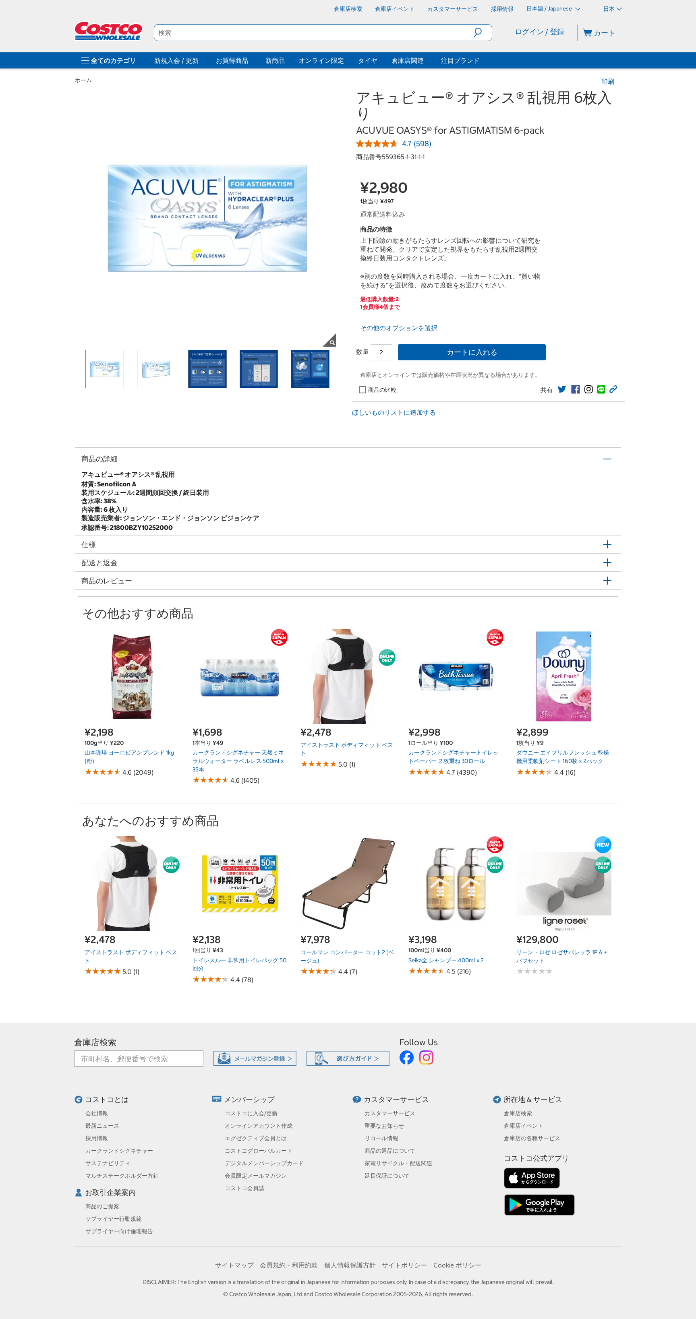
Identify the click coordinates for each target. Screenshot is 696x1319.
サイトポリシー (404, 1265)
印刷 (607, 81)
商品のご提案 (102, 1206)
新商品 (275, 60)
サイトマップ (234, 1265)
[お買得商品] (249, 60)
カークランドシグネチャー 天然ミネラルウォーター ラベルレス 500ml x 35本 (238, 761)
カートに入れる (472, 352)
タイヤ (367, 60)
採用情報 (96, 1138)
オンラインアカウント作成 (258, 1125)
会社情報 (96, 1113)
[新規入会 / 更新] (200, 60)
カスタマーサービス (396, 1099)
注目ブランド (460, 60)
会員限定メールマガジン (256, 1175)
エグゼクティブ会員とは (256, 1138)
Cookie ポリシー (457, 1265)
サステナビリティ (107, 1163)
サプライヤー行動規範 (113, 1218)
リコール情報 (381, 1138)
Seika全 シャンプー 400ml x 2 (446, 960)
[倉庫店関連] (425, 60)
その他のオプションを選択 (398, 328)
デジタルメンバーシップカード (264, 1163)
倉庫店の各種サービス (532, 1138)
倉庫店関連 (408, 60)
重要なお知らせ (384, 1125)
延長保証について (387, 1175)
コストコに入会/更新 (251, 1113)
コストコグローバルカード (258, 1150)
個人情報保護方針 (350, 1265)
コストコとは (106, 1099)
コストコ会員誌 (244, 1188)
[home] (109, 31)
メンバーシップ (249, 1099)
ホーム (83, 80)
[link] (562, 389)
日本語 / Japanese (549, 8)
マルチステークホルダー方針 (122, 1175)
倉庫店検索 (95, 1042)
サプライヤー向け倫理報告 (119, 1231)
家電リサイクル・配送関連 (398, 1163)
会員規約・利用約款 (289, 1265)
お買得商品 (232, 60)
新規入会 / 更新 (176, 60)
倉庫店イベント (523, 1125)
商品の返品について (390, 1150)
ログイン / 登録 (539, 31)
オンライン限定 (321, 60)
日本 (609, 8)
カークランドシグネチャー (119, 1150)
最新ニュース (102, 1125)
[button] (483, 33)
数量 (362, 351)
